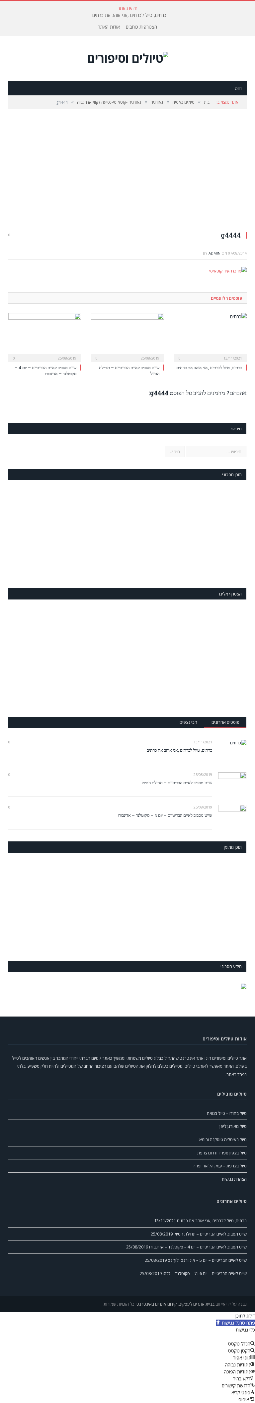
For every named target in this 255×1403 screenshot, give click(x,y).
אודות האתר (109, 27)
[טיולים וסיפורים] (127, 56)
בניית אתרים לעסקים (196, 1304)
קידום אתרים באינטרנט (156, 1304)
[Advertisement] (127, 169)
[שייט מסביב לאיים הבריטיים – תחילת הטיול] (127, 337)
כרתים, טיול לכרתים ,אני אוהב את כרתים (129, 15)
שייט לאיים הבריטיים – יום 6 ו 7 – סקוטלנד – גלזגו (205, 1273)
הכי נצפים (188, 722)
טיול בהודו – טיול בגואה (227, 1113)
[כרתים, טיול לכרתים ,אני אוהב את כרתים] (210, 337)
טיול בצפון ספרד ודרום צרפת (222, 1153)
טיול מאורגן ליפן (233, 1126)
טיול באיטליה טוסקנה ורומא (223, 1139)
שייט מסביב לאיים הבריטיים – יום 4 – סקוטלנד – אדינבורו (45, 371)
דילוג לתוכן (245, 1316)
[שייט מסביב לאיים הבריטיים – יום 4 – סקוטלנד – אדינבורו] (44, 337)
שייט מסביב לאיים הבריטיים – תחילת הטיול (177, 783)
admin (214, 253)
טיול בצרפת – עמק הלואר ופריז (220, 1166)
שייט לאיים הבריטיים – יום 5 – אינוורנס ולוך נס (207, 1260)
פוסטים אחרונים (225, 722)
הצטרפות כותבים (141, 27)
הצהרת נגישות (234, 1179)
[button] (235, 1323)
